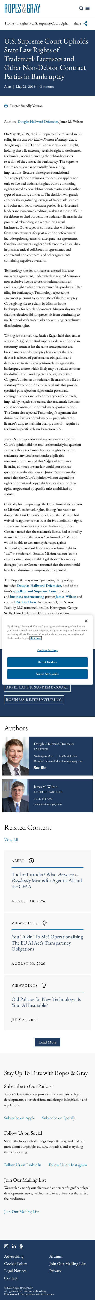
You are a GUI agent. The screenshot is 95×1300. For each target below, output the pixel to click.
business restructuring (27, 596)
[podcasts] (21, 1247)
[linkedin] (14, 1247)
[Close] (86, 621)
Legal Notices (15, 1270)
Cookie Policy (15, 1263)
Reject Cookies (47, 662)
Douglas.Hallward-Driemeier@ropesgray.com (58, 761)
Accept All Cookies (47, 673)
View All (11, 839)
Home (9, 23)
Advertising (14, 1256)
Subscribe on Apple (19, 1117)
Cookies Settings (47, 650)
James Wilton (66, 596)
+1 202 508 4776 (68, 756)
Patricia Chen (25, 602)
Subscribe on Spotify (58, 1117)
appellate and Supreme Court (35, 591)
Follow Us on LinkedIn (22, 1164)
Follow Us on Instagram (68, 1164)
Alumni (55, 1256)
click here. (35, 638)
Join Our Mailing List (21, 1211)
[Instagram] (6, 1247)
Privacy (55, 1270)
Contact (11, 1278)
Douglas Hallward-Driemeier (38, 121)
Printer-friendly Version (26, 105)
